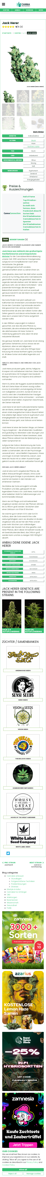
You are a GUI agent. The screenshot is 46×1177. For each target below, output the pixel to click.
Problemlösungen (18, 884)
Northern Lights (33, 146)
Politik (9, 908)
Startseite (6, 33)
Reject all (12, 1173)
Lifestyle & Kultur (14, 889)
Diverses (14, 886)
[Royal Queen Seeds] (23, 1061)
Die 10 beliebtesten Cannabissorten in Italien (32, 227)
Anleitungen (12, 897)
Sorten (18, 33)
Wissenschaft (12, 902)
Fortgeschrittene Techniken (23, 881)
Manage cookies (33, 1173)
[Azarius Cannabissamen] (23, 1000)
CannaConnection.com (23, 4)
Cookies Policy (8, 1165)
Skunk (33, 140)
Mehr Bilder (38, 132)
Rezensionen (12, 900)
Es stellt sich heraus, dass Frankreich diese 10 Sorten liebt (32, 209)
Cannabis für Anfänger (17, 892)
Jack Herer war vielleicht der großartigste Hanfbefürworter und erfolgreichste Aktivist (22, 254)
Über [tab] (5, 239)
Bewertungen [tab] (19, 239)
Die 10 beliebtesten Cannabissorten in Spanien (32, 219)
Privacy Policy (32, 1162)
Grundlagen (16, 878)
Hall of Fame (29, 196)
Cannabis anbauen (15, 876)
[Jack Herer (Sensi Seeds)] (23, 61)
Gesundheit (12, 905)
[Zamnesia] (23, 940)
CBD (8, 894)
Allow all (23, 1169)
